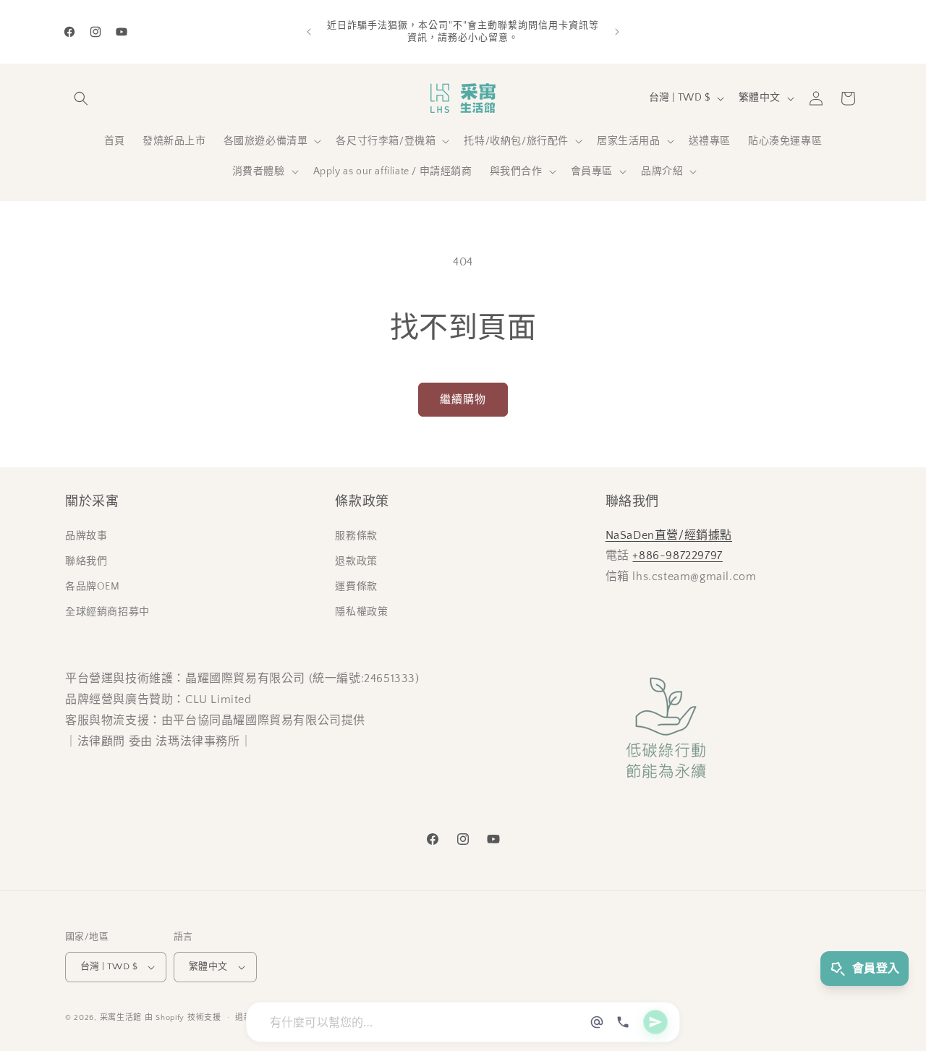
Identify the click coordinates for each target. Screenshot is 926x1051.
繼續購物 (463, 399)
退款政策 (356, 561)
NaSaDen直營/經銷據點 (669, 535)
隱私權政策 (361, 612)
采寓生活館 (121, 1017)
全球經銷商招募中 (107, 612)
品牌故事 (86, 536)
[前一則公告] (309, 32)
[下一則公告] (617, 32)
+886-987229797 (677, 555)
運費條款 (356, 586)
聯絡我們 (86, 561)
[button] (81, 98)
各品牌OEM (92, 586)
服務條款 (356, 536)
